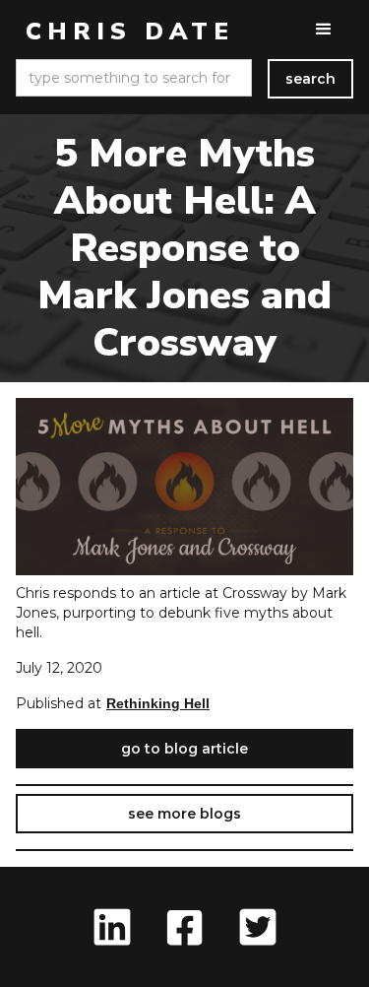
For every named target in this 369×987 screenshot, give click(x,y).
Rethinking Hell (158, 703)
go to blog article (184, 748)
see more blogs (184, 813)
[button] (323, 29)
